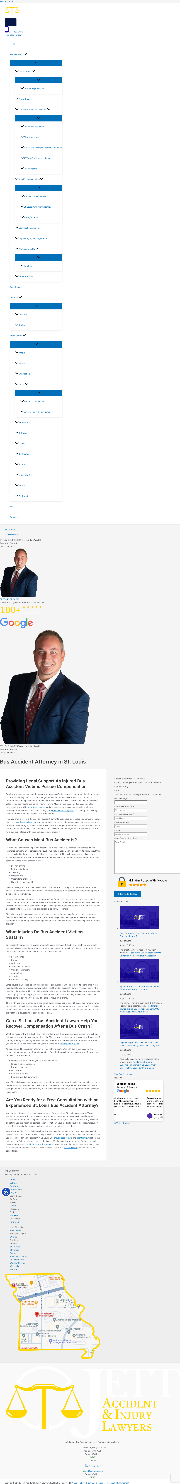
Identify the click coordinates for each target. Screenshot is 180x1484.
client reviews (83, 1138)
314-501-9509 (70, 1147)
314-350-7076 (16, 31)
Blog (12, 506)
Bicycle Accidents (32, 137)
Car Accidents (25, 71)
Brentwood (15, 1186)
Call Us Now (9, 529)
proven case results (63, 1138)
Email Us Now (12, 534)
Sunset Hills (15, 1253)
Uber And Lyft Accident (34, 88)
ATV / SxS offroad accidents (37, 158)
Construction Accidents (29, 228)
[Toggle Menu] (36, 63)
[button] (25, 54)
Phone (117, 830)
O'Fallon (13, 1237)
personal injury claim (69, 1043)
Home (12, 44)
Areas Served (16, 335)
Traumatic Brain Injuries (35, 196)
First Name (124, 806)
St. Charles (24, 454)
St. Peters (14, 1250)
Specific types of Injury (29, 179)
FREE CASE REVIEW (9, 599)
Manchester (15, 1230)
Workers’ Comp (26, 276)
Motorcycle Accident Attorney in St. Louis (43, 147)
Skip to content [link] (7, 1)
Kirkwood (23, 433)
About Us (14, 297)
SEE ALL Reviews (122, 1123)
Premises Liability (27, 249)
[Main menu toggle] (10, 22)
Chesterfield (24, 374)
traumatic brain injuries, (63, 810)
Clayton (13, 1192)
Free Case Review (13, 35)
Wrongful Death (31, 217)
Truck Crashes (25, 99)
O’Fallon (22, 443)
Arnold (22, 353)
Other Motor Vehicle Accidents (33, 109)
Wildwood (23, 496)
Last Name (124, 814)
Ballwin (22, 363)
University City (25, 475)
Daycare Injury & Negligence (37, 412)
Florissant (23, 422)
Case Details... (126, 838)
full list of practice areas (39, 1144)
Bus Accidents (30, 168)
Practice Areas (16, 54)
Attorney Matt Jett (28, 822)
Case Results (16, 287)
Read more (139, 1009)
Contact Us (15, 517)
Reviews (22, 325)
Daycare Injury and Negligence (33, 238)
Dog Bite (28, 266)
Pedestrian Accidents (34, 126)
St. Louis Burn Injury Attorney (37, 207)
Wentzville (23, 485)
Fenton (22, 384)
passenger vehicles (36, 807)
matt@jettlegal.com (94, 1471)
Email (116, 790)
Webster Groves (17, 1263)
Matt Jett (23, 314)
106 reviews (132, 1087)
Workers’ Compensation (35, 401)
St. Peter (23, 464)
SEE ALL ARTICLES (123, 1074)
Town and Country (18, 1256)
